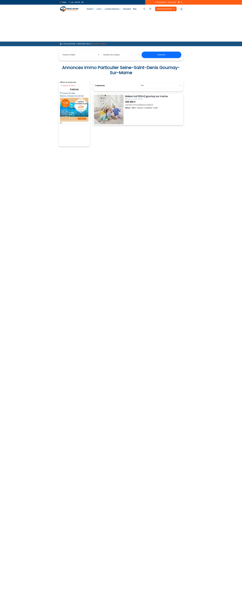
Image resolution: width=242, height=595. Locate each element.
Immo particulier (69, 44)
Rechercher (161, 55)
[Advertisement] (121, 27)
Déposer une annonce (165, 9)
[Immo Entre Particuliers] (69, 8)
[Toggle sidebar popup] (180, 9)
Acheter (90, 9)
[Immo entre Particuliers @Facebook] (178, 2)
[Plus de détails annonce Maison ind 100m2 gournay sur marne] (109, 109)
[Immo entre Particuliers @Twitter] (181, 2)
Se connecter (161, 2)
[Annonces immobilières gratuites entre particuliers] (60, 43)
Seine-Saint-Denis (84, 44)
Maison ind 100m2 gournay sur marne (146, 96)
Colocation (127, 9)
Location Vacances (112, 9)
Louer (99, 9)
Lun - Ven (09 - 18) (76, 2)
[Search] (144, 9)
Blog (134, 9)
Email (64, 2)
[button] (150, 9)
